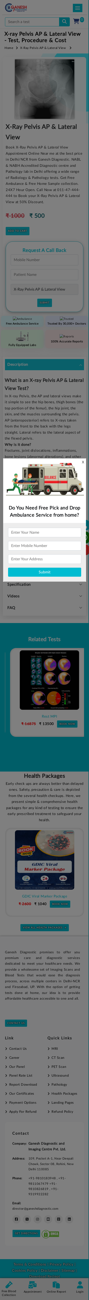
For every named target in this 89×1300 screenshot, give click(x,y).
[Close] (63, 28)
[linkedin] (69, 1219)
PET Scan (59, 1067)
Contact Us (16, 1023)
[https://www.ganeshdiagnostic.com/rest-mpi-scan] (44, 680)
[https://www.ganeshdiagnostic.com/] (22, 7)
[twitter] (27, 1219)
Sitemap (68, 1270)
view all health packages (42, 927)
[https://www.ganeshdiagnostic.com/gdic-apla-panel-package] (46, 860)
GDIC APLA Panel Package (47, 896)
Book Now (62, 724)
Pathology (59, 1084)
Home (9, 48)
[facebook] (16, 1219)
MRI (55, 1049)
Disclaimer (49, 1270)
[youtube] (48, 1219)
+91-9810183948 (42, 1178)
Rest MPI (44, 716)
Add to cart (17, 231)
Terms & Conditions (30, 1264)
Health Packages (64, 1093)
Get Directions (26, 1233)
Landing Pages (63, 1102)
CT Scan (58, 1058)
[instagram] (37, 1219)
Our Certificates (21, 1093)
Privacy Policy (61, 1264)
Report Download (23, 1084)
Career (14, 1058)
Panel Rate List (20, 1075)
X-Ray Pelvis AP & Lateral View (43, 48)
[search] (64, 21)
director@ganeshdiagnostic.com (35, 1208)
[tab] (44, 364)
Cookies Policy (24, 1270)
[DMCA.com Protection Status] (50, 1233)
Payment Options (22, 1102)
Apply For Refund (23, 1111)
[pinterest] (59, 1219)
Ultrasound (60, 1075)
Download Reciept (44, 1276)
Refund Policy (62, 1111)
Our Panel (17, 1067)
